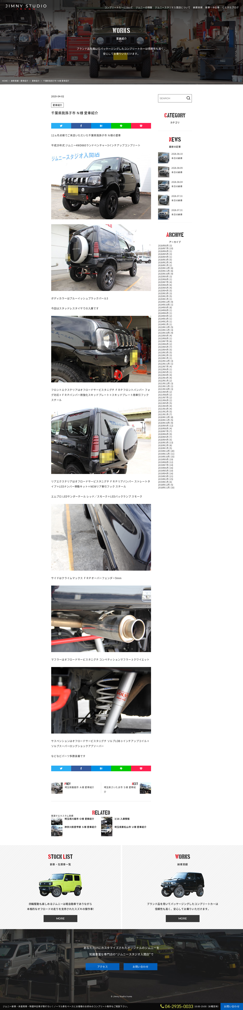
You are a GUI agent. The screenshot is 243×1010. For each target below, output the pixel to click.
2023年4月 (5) (165, 350)
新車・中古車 (212, 7)
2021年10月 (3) (165, 389)
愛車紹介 (57, 105)
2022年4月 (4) (165, 375)
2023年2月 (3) (165, 355)
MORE (60, 918)
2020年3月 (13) (165, 442)
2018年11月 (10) (166, 487)
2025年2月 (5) (165, 296)
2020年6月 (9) (165, 434)
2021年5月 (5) (165, 403)
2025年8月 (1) (165, 279)
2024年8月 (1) (165, 310)
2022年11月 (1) (165, 364)
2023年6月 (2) (165, 344)
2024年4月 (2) (165, 316)
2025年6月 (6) (165, 285)
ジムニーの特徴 (144, 7)
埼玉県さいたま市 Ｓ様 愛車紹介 (118, 788)
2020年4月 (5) (165, 440)
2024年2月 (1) (165, 321)
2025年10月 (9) (165, 274)
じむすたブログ (230, 7)
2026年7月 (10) (165, 248)
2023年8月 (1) (165, 338)
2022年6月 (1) (165, 369)
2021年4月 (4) (165, 406)
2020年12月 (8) (165, 417)
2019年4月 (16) (165, 473)
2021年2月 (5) (165, 412)
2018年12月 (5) (165, 485)
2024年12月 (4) (165, 302)
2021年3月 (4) (165, 409)
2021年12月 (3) (165, 383)
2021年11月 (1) (165, 386)
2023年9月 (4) (165, 336)
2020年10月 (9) (165, 423)
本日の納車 (177, 156)
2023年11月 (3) (165, 330)
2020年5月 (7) (165, 437)
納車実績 (197, 7)
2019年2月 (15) (165, 479)
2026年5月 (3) (165, 254)
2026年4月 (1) (165, 257)
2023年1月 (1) (165, 358)
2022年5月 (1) (165, 372)
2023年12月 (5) (165, 327)
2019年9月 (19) (165, 459)
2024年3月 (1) (165, 319)
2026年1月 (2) (165, 265)
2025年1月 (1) (165, 299)
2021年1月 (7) (165, 414)
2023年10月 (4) (165, 333)
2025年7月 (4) (165, 282)
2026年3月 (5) (165, 260)
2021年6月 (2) (165, 400)
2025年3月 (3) (165, 293)
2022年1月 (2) (165, 381)
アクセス (102, 966)
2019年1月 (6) (165, 482)
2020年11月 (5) (165, 420)
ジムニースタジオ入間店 (26, 15)
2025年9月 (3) (165, 276)
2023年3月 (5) (165, 352)
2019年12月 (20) (166, 451)
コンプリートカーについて (119, 7)
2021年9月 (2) (165, 392)
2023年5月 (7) (165, 347)
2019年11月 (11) (166, 454)
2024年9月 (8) (165, 307)
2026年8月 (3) (165, 246)
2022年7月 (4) (165, 367)
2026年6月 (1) (165, 251)
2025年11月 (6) (165, 271)
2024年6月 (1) (165, 313)
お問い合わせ (140, 966)
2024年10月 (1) (165, 305)
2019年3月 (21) (165, 476)
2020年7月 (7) (165, 431)
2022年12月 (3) (165, 361)
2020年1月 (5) (165, 448)
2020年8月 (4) (165, 428)
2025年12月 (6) (165, 268)
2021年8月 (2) (165, 395)
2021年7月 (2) (165, 397)
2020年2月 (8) (165, 445)
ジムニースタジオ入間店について (172, 7)
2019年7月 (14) (165, 465)
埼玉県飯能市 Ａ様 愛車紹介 (72, 785)
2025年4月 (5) (165, 291)
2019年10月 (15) (166, 457)
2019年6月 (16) (165, 468)
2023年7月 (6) (165, 341)
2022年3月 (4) (165, 378)
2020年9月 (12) (165, 426)
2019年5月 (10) (165, 471)
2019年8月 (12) (165, 462)
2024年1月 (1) (165, 324)
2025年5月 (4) (165, 288)
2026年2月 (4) (165, 262)
